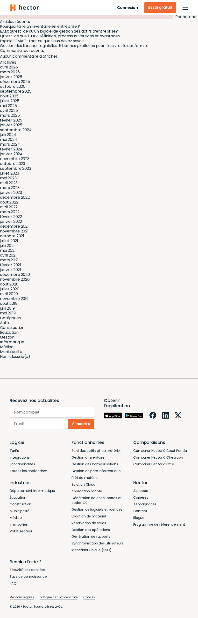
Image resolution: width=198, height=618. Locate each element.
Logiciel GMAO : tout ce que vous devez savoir (42, 41)
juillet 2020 (9, 289)
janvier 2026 (11, 77)
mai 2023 (8, 178)
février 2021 (10, 265)
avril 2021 (8, 255)
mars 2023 (10, 187)
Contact (140, 511)
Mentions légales (22, 597)
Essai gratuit (160, 7)
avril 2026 (9, 67)
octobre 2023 (12, 163)
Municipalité (11, 351)
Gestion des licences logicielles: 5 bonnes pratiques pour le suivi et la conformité (74, 45)
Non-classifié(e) (15, 356)
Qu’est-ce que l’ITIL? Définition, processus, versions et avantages (60, 36)
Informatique (12, 342)
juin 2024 (8, 134)
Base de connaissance (28, 576)
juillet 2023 (9, 173)
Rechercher (186, 16)
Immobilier (18, 524)
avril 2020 (9, 294)
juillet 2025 (9, 101)
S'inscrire (81, 424)
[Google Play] (134, 416)
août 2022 (9, 202)
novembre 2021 (14, 231)
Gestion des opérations (90, 529)
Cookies (89, 597)
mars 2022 (10, 212)
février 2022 (11, 216)
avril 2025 (9, 110)
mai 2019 (8, 313)
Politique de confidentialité (59, 597)
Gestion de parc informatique (96, 471)
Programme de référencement (159, 524)
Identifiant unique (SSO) (91, 550)
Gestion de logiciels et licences (96, 509)
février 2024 (11, 149)
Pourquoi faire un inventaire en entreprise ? (40, 26)
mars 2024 (10, 144)
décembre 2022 (15, 197)
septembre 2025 (15, 91)
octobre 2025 (12, 86)
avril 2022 (8, 207)
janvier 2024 (11, 154)
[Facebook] (152, 415)
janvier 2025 (11, 125)
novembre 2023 (14, 159)
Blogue (138, 517)
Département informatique (32, 490)
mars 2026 (10, 72)
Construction (12, 327)
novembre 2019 (14, 298)
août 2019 (8, 303)
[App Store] (113, 416)
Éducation (9, 332)
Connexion (127, 7)
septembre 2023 (15, 168)
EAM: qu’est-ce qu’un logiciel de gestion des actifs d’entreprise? (59, 31)
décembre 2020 (15, 274)
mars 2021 (9, 260)
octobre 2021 (12, 236)
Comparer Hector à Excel (154, 464)
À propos (140, 490)
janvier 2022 (11, 221)
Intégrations (19, 457)
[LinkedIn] (165, 415)
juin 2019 (7, 308)
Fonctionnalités (22, 464)
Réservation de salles (88, 523)
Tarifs (14, 450)
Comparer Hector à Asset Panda (160, 450)
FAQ (13, 583)
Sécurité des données (28, 569)
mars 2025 (10, 115)
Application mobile (86, 491)
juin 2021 (7, 245)
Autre (5, 323)
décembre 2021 (14, 226)
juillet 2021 (9, 241)
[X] (178, 415)
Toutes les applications (29, 471)
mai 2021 (8, 250)
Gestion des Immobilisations (94, 464)
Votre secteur (21, 531)
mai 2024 (8, 139)
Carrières (140, 497)
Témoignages (144, 504)
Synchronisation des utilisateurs (97, 543)
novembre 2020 (15, 279)
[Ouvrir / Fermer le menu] (185, 8)
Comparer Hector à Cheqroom (158, 457)
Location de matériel (88, 516)
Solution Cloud (83, 484)
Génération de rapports (90, 536)
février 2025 (11, 120)
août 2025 (9, 96)
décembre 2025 (15, 81)
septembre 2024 (16, 130)
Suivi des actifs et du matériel (95, 450)
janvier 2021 (10, 269)
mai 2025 (8, 106)
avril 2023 (8, 183)
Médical (7, 347)
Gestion (7, 337)
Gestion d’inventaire (88, 457)
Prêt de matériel (84, 477)
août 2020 (9, 284)
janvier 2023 (11, 192)
